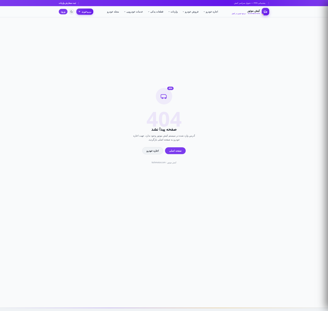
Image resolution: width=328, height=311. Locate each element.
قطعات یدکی (156, 11)
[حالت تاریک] (71, 11)
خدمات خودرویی (134, 11)
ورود (63, 11)
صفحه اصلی (175, 150)
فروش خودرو (192, 11)
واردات (174, 11)
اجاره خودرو (212, 11)
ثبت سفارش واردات (67, 3)
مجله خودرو (113, 11)
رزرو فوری (86, 11)
